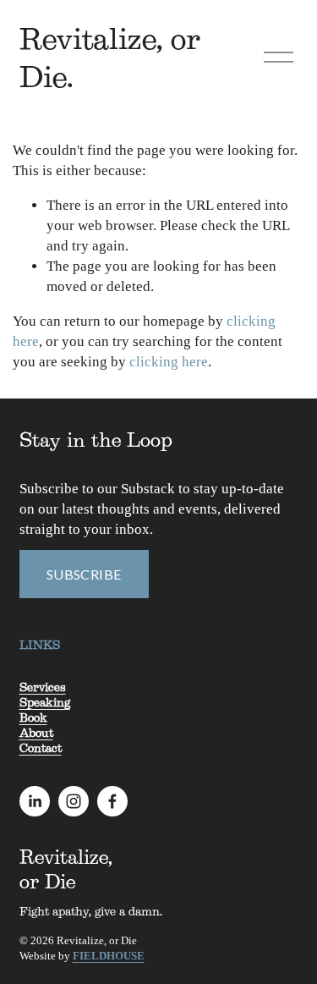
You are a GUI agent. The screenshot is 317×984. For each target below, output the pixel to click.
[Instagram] (73, 801)
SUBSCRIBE (84, 574)
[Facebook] (112, 801)
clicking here (168, 362)
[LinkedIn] (34, 801)
